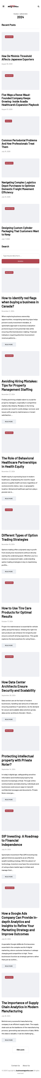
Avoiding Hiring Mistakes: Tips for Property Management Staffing (20, 385)
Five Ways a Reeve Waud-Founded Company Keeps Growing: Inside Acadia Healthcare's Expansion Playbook (20, 99)
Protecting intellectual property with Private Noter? (18, 760)
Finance (9, 509)
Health (8, 121)
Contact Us (15, 1065)
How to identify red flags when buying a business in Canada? (20, 302)
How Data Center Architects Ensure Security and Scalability (18, 686)
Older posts (20, 1050)
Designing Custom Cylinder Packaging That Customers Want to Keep (20, 231)
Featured (9, 355)
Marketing (10, 208)
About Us (26, 1065)
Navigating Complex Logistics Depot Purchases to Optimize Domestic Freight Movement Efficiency (19, 187)
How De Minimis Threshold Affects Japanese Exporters (18, 57)
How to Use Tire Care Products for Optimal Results (17, 612)
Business (9, 36)
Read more (9, 344)
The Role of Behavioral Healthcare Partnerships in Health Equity (19, 462)
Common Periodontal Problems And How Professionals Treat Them (19, 143)
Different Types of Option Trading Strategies (20, 537)
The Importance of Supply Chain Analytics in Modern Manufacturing (20, 1007)
